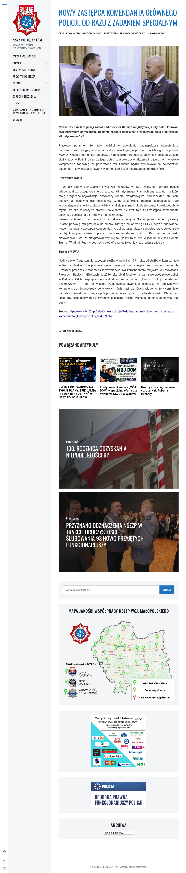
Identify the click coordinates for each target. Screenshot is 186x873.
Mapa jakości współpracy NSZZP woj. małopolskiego (29, 111)
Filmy (16, 103)
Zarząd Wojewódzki (25, 56)
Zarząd (17, 63)
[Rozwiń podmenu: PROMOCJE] (46, 83)
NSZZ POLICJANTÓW (27, 39)
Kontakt (17, 120)
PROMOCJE (19, 83)
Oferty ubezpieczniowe (27, 90)
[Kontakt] (4, 868)
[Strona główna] (4, 851)
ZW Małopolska (72, 331)
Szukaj (167, 590)
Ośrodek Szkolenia (24, 96)
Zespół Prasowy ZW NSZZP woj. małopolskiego (138, 33)
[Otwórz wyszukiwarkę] (4, 860)
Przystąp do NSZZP (24, 76)
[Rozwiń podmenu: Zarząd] (46, 63)
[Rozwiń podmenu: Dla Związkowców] (46, 70)
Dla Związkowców (24, 70)
